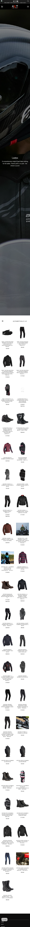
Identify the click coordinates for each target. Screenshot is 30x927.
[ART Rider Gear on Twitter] (13, 1)
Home (2, 922)
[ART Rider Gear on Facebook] (15, 1)
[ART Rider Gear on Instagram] (16, 1)
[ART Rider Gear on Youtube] (17, 1)
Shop (2, 924)
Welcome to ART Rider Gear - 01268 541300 (15, 2)
